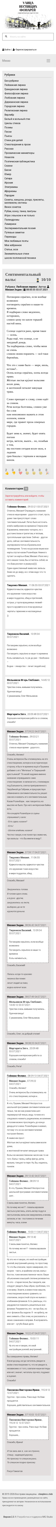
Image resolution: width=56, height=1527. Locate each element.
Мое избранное (13, 245)
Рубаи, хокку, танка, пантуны (20, 211)
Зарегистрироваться (25, 49)
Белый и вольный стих (17, 119)
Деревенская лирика (16, 102)
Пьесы (8, 136)
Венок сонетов (12, 207)
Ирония (8, 182)
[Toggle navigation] (48, 61)
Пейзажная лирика (15, 85)
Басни (7, 170)
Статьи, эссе (11, 249)
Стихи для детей (13, 140)
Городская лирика (14, 106)
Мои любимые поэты (16, 241)
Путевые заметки (14, 232)
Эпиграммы (11, 187)
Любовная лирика (14, 97)
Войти (7, 49)
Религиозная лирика (15, 110)
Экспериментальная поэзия (20, 228)
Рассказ (8, 148)
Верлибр (9, 114)
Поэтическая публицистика (19, 161)
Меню (6, 60)
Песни (7, 131)
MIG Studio (47, 1517)
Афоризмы (10, 191)
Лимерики (10, 224)
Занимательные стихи (16, 253)
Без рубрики (11, 80)
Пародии (9, 195)
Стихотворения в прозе (17, 144)
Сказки (8, 165)
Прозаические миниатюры (19, 153)
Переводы (10, 236)
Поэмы (8, 127)
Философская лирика (16, 93)
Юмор (7, 174)
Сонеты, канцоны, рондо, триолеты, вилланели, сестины (24, 201)
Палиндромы (11, 219)
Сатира (8, 178)
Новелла (9, 157)
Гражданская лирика (15, 89)
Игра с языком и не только (19, 215)
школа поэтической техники (20, 257)
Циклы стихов (12, 123)
